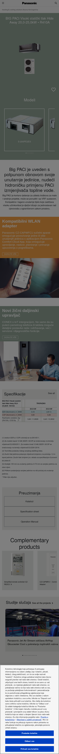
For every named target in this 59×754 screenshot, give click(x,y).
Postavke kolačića (29, 733)
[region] (29, 709)
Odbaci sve (29, 741)
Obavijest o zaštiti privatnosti (29, 719)
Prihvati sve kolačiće (30, 749)
